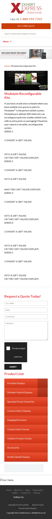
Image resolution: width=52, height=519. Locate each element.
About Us (18, 490)
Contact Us (25, 493)
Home (6, 66)
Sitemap (36, 493)
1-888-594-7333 (31, 19)
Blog (27, 490)
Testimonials (37, 490)
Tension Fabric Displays (28, 508)
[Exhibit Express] (26, 9)
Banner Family (38, 505)
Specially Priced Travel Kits (19, 505)
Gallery (15, 493)
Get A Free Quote (26, 26)
